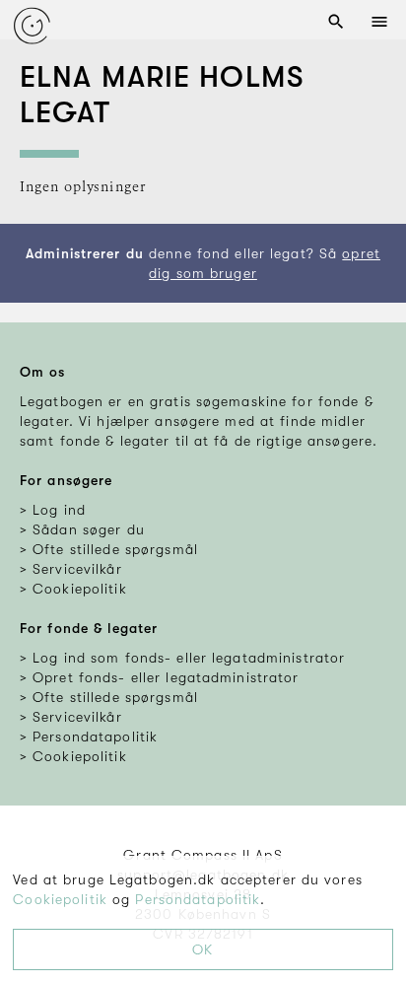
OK (202, 949)
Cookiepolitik (60, 899)
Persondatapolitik (197, 899)
